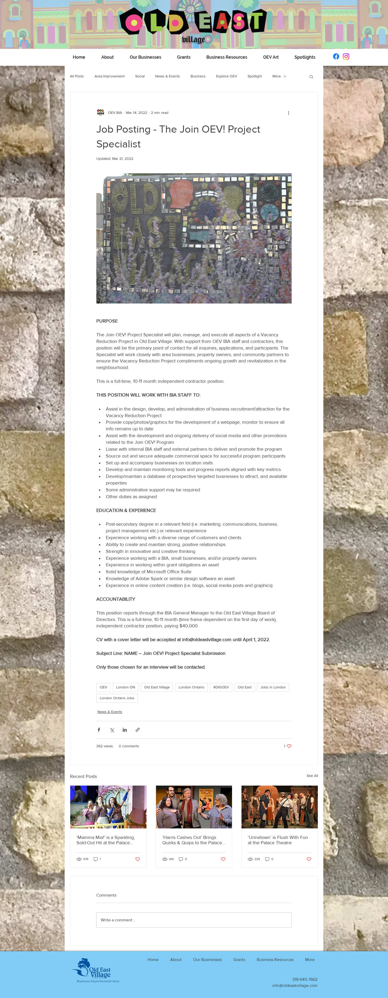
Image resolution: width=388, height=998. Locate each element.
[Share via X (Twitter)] (111, 729)
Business (198, 76)
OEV (103, 687)
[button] (107, 57)
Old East (245, 687)
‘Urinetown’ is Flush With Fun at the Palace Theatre (278, 840)
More (276, 76)
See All (312, 775)
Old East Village (157, 687)
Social (140, 76)
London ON (125, 687)
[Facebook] (336, 56)
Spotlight (255, 76)
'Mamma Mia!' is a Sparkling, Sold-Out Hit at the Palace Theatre (106, 840)
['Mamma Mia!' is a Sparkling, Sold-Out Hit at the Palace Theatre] (108, 807)
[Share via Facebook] (98, 729)
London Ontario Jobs (117, 698)
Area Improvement (109, 76)
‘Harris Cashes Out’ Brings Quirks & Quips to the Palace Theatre (192, 840)
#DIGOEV (221, 687)
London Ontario (191, 687)
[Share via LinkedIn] (124, 729)
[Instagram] (346, 56)
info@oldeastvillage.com (295, 985)
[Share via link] (137, 729)
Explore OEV (226, 76)
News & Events (167, 76)
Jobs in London (273, 687)
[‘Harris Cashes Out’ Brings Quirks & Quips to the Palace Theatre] (194, 807)
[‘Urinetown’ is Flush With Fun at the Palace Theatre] (280, 807)
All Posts (77, 76)
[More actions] (288, 112)
